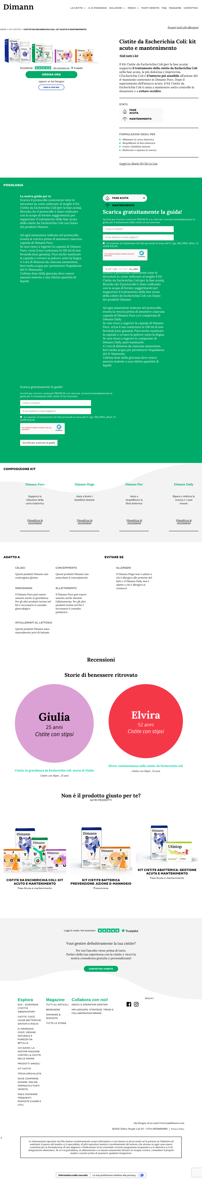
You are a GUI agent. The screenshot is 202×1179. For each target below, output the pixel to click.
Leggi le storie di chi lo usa (138, 164)
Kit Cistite (24, 1069)
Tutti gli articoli (57, 1005)
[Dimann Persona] (54, 723)
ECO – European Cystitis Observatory (28, 1008)
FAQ (164, 8)
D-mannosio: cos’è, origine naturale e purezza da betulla (27, 1036)
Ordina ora (51, 74)
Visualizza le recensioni (35, 522)
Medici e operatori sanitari (90, 1005)
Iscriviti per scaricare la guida (39, 442)
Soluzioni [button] (115, 8)
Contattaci (191, 8)
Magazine (175, 8)
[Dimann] (27, 7)
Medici (132, 8)
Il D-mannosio (97, 8)
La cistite (76, 8)
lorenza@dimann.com (172, 1123)
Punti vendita (151, 8)
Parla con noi (51, 87)
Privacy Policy (177, 1129)
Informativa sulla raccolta (73, 1175)
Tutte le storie (56, 1023)
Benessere (53, 1010)
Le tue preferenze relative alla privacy (114, 1175)
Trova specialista (29, 1074)
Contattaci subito (101, 969)
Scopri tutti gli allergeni (183, 27)
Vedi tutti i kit (128, 56)
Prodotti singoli (29, 1064)
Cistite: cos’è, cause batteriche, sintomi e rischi (30, 1020)
